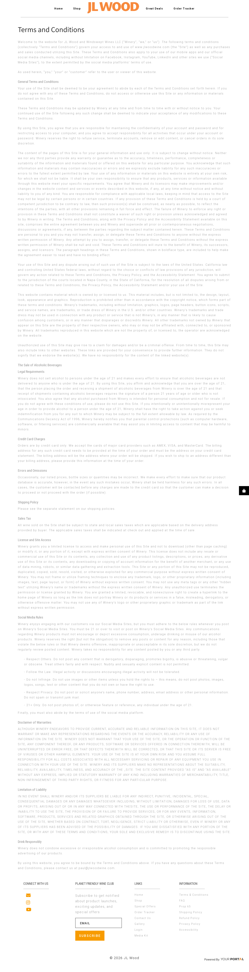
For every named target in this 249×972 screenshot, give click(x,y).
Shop (77, 8)
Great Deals (154, 8)
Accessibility (188, 929)
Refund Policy (189, 918)
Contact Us (143, 918)
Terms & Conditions (194, 894)
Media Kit (141, 935)
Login (139, 929)
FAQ (182, 900)
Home (58, 8)
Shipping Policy (190, 912)
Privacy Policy (190, 923)
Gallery (140, 923)
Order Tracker (184, 8)
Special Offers (145, 906)
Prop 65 (185, 906)
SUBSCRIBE (90, 936)
